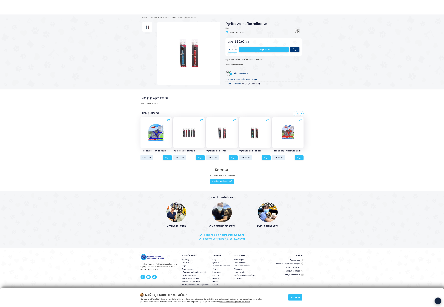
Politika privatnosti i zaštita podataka (196, 285)
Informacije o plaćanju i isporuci (194, 272)
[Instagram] (148, 277)
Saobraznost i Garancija (191, 281)
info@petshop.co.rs (292, 275)
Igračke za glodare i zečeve (244, 275)
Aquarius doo (295, 260)
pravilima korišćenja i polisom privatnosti (234, 302)
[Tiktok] (154, 277)
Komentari (222, 169)
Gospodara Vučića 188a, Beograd (287, 264)
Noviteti (215, 281)
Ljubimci (216, 263)
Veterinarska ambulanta (222, 266)
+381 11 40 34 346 (293, 267)
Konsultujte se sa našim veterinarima (241, 79)
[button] (294, 49)
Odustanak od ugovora (190, 278)
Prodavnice (217, 272)
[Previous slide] (295, 113)
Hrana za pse (239, 260)
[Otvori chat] (438, 300)
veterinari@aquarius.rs (232, 234)
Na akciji (216, 278)
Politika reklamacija (189, 275)
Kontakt (215, 285)
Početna (145, 18)
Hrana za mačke (240, 263)
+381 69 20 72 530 (293, 271)
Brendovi (216, 275)
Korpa (184, 266)
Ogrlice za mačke (170, 18)
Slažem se (295, 297)
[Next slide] (301, 113)
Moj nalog (185, 260)
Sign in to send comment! (222, 181)
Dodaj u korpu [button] (264, 49)
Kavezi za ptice (239, 272)
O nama (215, 269)
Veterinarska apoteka (242, 266)
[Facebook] (142, 277)
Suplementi (238, 278)
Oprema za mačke (156, 18)
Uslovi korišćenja (188, 269)
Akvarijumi (238, 269)
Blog (214, 260)
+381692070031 (237, 238)
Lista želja (185, 263)
